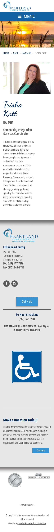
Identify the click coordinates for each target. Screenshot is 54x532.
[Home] (17, 6)
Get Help (27, 301)
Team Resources (27, 505)
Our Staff (27, 53)
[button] (27, 16)
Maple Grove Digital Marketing (32, 523)
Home (6, 53)
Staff (15, 53)
